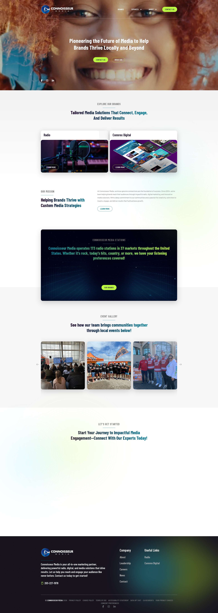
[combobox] (68, 488)
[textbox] (68, 488)
